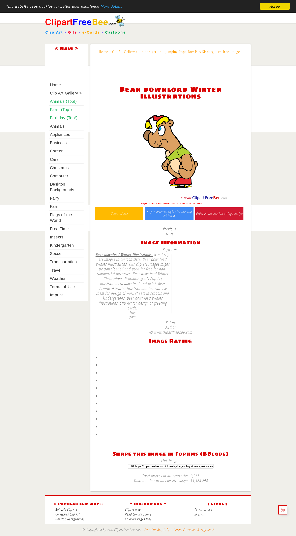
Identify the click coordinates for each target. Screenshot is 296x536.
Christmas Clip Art (67, 514)
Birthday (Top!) (64, 118)
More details (112, 6)
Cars (54, 159)
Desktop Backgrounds (69, 519)
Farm (55, 206)
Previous (169, 229)
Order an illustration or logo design (219, 214)
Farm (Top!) (61, 109)
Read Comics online (138, 514)
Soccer (56, 253)
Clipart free (133, 509)
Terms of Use (62, 286)
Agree (275, 6)
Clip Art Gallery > (66, 93)
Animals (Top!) (63, 101)
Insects (56, 237)
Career (56, 151)
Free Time (59, 229)
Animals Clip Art (66, 509)
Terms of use (119, 214)
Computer (59, 176)
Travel (55, 270)
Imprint (56, 295)
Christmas (59, 167)
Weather (58, 278)
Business (58, 143)
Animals (57, 126)
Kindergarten (62, 245)
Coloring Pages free (138, 519)
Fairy (54, 198)
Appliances (60, 134)
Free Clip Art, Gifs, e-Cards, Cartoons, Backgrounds (179, 529)
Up (282, 510)
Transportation (63, 262)
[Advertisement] (170, 73)
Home (55, 85)
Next (169, 233)
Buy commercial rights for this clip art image (169, 213)
